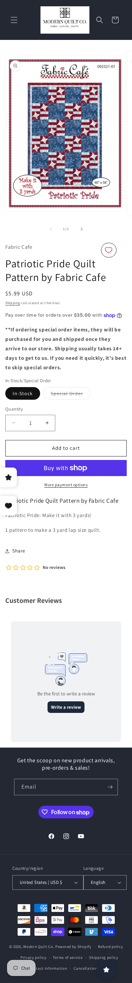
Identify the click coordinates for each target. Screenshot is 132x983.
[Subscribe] (110, 787)
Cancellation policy (91, 968)
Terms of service (67, 957)
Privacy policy (33, 957)
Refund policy (110, 946)
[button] (14, 20)
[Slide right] (81, 229)
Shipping (12, 303)
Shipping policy (103, 957)
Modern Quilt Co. (38, 946)
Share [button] (18, 551)
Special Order (70, 395)
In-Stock (23, 393)
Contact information (48, 968)
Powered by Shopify (73, 946)
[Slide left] (50, 229)
